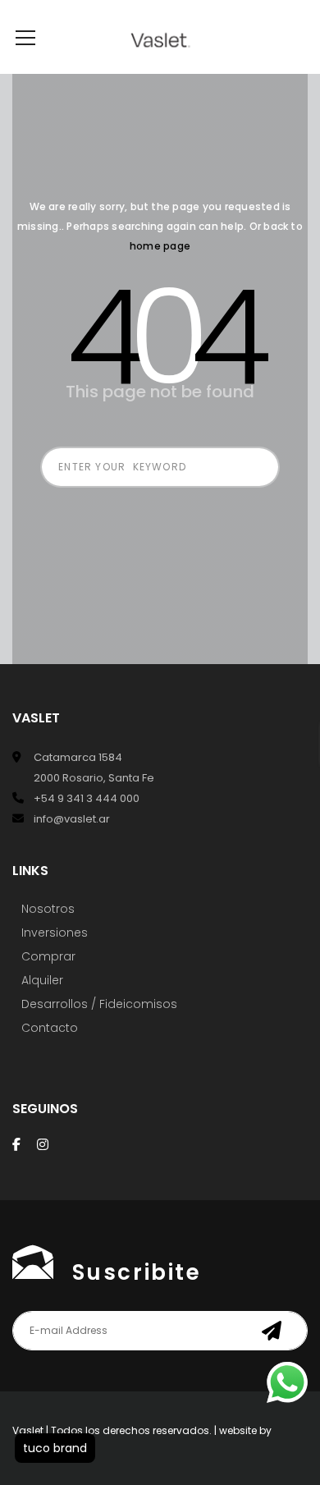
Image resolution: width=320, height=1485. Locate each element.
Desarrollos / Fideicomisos (99, 1004)
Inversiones (54, 932)
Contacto (49, 1028)
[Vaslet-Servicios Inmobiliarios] (160, 37)
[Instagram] (42, 1144)
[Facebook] (16, 1144)
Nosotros (48, 909)
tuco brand (55, 1448)
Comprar (48, 956)
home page (160, 246)
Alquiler (42, 980)
